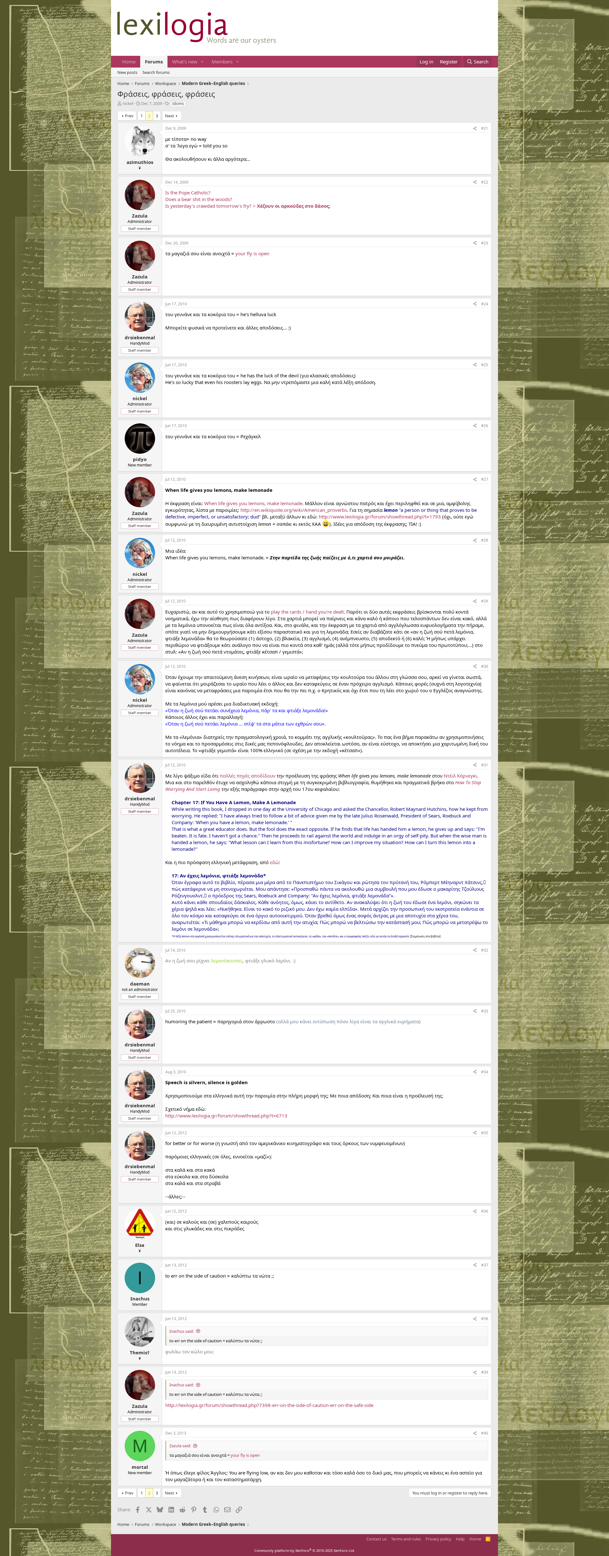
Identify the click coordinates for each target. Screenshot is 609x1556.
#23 (484, 243)
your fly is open (252, 253)
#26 (484, 425)
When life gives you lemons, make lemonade (253, 503)
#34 (484, 1072)
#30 (484, 666)
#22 (484, 182)
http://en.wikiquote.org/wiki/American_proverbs (293, 510)
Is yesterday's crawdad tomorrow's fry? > (247, 206)
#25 (484, 365)
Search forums (156, 72)
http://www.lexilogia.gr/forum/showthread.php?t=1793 (380, 516)
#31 (484, 765)
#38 (484, 1318)
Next (169, 116)
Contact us (376, 1539)
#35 (484, 1133)
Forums (154, 61)
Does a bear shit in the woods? (198, 199)
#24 (484, 304)
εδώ (274, 862)
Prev (129, 116)
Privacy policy (438, 1539)
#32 (484, 950)
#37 (484, 1265)
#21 (484, 128)
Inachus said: (181, 1331)
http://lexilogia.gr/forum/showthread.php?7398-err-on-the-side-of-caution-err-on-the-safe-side (269, 1405)
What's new (184, 61)
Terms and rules (406, 1539)
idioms (178, 103)
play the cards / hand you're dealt (307, 612)
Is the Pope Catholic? (188, 192)
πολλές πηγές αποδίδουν (247, 775)
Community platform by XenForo (304, 1550)
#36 (484, 1211)
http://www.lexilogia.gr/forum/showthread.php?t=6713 (226, 1115)
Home (128, 61)
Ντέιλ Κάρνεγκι (460, 775)
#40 (484, 1433)
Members (222, 61)
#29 (484, 601)
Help (460, 1539)
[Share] (475, 128)
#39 (484, 1372)
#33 (484, 1011)
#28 (484, 540)
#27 (484, 479)
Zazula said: (180, 1446)
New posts (127, 72)
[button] (202, 62)
